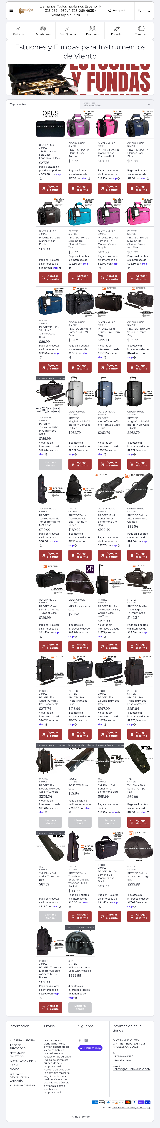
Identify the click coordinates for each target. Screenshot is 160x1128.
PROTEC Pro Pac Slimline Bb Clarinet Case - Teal (78, 242)
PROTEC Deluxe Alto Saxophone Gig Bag (137, 518)
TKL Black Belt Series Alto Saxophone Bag (108, 788)
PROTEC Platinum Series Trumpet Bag (138, 332)
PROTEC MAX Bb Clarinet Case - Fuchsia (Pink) (108, 153)
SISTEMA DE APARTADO (17, 1055)
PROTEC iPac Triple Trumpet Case (77, 701)
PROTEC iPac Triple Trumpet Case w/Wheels (136, 701)
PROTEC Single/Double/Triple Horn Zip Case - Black (138, 423)
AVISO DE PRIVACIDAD (17, 1047)
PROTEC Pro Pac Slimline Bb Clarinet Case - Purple (108, 242)
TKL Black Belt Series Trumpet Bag (137, 788)
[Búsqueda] (108, 10)
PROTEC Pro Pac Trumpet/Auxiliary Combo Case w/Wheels (109, 611)
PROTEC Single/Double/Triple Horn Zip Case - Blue (109, 423)
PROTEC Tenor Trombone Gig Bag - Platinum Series (77, 520)
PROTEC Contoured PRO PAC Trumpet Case (49, 429)
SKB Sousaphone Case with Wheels (79, 969)
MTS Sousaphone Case (79, 608)
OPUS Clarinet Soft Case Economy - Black (49, 154)
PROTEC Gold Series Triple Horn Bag (109, 332)
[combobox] (120, 10)
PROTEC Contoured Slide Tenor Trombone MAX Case (49, 520)
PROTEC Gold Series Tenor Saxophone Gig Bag (107, 520)
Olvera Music (119, 1107)
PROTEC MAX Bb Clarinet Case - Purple (78, 153)
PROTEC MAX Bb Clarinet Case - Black (49, 241)
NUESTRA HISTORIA (22, 1040)
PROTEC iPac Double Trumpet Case (108, 701)
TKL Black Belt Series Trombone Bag (49, 876)
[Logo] (26, 11)
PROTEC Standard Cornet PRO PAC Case (79, 332)
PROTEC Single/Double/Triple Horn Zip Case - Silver (79, 423)
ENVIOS (14, 1069)
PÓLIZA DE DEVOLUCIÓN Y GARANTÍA (19, 1077)
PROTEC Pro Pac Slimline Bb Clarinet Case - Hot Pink (137, 242)
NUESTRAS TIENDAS (22, 1085)
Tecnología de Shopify (138, 1107)
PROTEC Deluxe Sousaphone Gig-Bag (138, 876)
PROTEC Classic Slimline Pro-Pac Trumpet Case (49, 609)
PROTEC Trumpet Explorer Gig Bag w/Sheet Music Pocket (50, 972)
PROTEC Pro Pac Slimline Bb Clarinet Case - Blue (49, 332)
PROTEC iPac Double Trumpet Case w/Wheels (49, 788)
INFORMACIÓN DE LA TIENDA (23, 1063)
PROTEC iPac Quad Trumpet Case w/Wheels (48, 701)
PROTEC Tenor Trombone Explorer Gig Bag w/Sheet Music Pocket (78, 880)
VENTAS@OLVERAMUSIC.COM (131, 1069)
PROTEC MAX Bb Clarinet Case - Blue (137, 153)
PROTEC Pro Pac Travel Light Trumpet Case (137, 609)
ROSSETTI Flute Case (78, 787)
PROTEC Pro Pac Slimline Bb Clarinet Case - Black (108, 876)
